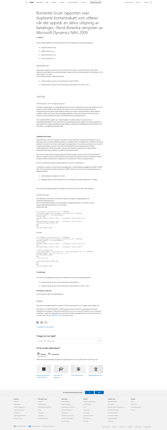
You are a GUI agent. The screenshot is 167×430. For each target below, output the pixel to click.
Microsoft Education (65, 401)
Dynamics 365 (86, 410)
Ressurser (83, 2)
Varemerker (130, 426)
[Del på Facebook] (37, 322)
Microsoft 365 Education (66, 410)
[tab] (42, 354)
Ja (89, 392)
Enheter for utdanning (66, 404)
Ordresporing (41, 412)
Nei (99, 392)
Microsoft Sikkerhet (77, 375)
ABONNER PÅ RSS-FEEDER (45, 327)
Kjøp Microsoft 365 (96, 2)
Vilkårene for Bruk (57, 315)
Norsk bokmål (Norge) (21, 426)
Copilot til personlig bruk (19, 410)
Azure (85, 407)
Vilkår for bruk (122, 426)
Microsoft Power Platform (113, 415)
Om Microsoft (134, 404)
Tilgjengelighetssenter (95, 375)
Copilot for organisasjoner (19, 407)
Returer (39, 410)
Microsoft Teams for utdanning (67, 407)
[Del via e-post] (45, 322)
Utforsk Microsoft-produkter (20, 415)
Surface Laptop (17, 404)
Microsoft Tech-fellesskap (113, 410)
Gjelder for (40, 37)
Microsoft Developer (112, 401)
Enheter (62, 2)
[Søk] (99, 341)
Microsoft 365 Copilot (88, 415)
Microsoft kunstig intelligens (90, 401)
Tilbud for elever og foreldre (67, 418)
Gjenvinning (40, 415)
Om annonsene (138, 426)
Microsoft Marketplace (112, 412)
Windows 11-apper (18, 418)
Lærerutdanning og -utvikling (67, 415)
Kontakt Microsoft (106, 426)
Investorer (133, 410)
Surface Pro (16, 401)
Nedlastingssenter (42, 404)
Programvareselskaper (112, 418)
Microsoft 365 (39, 2)
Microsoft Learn (111, 404)
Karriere (132, 401)
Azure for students (65, 421)
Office (46, 2)
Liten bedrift (86, 421)
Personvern (114, 426)
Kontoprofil (40, 401)
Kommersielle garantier (43, 418)
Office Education (64, 412)
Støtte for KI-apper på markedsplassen (116, 407)
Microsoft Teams (87, 418)
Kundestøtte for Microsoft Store (44, 407)
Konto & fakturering (73, 2)
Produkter (53, 2)
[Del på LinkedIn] (41, 322)
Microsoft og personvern (136, 407)
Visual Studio (110, 421)
